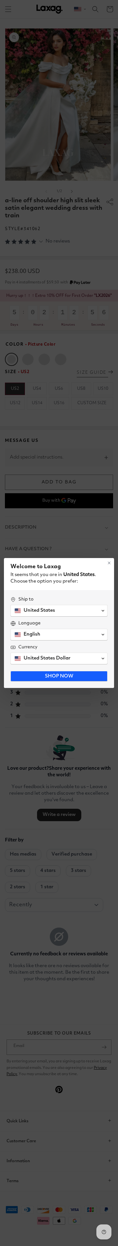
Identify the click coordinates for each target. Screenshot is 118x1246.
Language (29, 623)
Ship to (25, 599)
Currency (27, 647)
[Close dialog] (109, 563)
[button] (59, 611)
